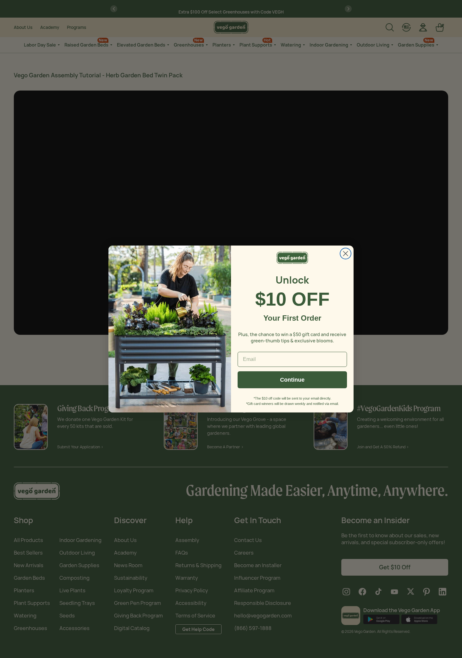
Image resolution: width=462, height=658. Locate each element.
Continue (292, 380)
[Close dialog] (345, 253)
